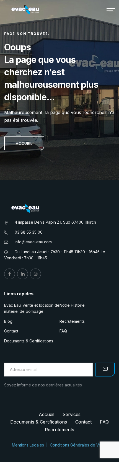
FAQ (63, 331)
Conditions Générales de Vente (78, 445)
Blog (8, 321)
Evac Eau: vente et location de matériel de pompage (32, 308)
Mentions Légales (28, 445)
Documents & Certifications (28, 341)
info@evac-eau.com (33, 241)
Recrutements (72, 321)
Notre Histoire (72, 305)
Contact (11, 331)
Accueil (24, 143)
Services (72, 414)
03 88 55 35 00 (29, 232)
